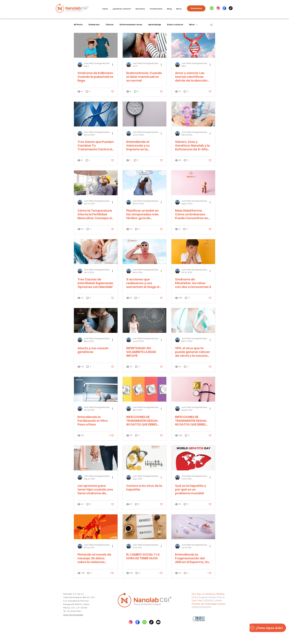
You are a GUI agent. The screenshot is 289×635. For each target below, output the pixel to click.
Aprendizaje (154, 24)
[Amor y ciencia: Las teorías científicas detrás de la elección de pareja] (193, 45)
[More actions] (113, 65)
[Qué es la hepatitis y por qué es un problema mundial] (193, 458)
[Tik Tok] (151, 622)
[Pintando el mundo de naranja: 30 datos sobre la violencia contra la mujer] (96, 526)
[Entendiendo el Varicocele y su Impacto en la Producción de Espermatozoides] (144, 114)
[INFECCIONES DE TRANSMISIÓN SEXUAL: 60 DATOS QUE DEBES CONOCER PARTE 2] (144, 389)
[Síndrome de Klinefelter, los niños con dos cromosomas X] (193, 251)
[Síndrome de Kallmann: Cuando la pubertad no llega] (96, 45)
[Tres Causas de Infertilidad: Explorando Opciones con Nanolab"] (96, 251)
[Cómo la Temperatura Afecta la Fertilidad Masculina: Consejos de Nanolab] (96, 182)
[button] (211, 25)
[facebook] (224, 8)
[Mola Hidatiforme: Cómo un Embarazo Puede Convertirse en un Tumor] (193, 182)
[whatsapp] (212, 8)
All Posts (78, 24)
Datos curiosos (175, 24)
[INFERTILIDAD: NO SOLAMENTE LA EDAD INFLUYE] (144, 320)
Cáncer (110, 24)
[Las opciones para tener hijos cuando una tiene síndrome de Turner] (96, 458)
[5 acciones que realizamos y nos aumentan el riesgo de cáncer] (144, 251)
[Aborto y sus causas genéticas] (96, 320)
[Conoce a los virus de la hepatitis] (144, 458)
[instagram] (218, 8)
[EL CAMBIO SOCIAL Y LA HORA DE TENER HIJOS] (144, 526)
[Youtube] (158, 622)
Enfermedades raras (131, 24)
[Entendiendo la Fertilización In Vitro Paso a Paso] (96, 389)
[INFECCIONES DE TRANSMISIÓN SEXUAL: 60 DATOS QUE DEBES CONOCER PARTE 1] (193, 389)
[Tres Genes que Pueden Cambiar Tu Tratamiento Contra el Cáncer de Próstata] (96, 114)
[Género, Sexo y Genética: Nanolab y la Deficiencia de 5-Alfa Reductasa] (193, 114)
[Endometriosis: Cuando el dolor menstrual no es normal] (144, 45)
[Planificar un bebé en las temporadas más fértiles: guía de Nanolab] (144, 182)
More (192, 24)
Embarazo (94, 24)
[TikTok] (231, 8)
